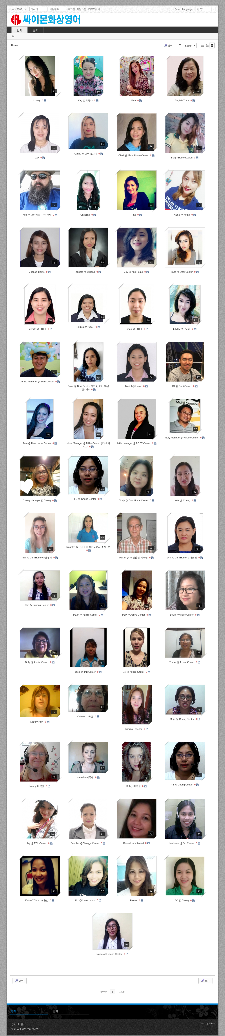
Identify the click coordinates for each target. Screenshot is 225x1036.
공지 (23, 1024)
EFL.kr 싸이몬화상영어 (26, 1028)
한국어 (200, 9)
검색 (170, 45)
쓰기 (206, 980)
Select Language (184, 9)
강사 (13, 1024)
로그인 (71, 9)
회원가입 (81, 9)
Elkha (212, 1023)
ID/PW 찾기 (94, 9)
